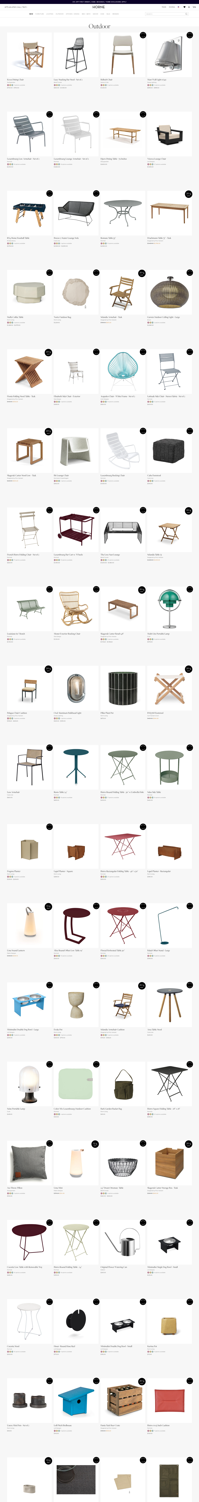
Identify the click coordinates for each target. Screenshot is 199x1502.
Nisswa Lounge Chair (156, 158)
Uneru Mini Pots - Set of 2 (18, 1425)
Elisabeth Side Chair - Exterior (67, 396)
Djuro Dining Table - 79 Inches (114, 158)
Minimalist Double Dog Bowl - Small (116, 1346)
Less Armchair (13, 792)
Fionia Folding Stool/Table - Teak (21, 396)
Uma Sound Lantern (16, 950)
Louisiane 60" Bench (16, 633)
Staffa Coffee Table (15, 317)
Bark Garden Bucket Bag (111, 1108)
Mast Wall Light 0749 (156, 79)
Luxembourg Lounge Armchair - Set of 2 (71, 158)
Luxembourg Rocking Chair (113, 475)
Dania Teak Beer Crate (110, 1425)
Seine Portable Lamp (16, 1108)
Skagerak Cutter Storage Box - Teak (162, 1187)
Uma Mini (58, 1187)
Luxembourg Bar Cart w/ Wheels (68, 554)
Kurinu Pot (152, 1346)
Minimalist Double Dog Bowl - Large (23, 1029)
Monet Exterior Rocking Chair (67, 633)
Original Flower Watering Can (114, 1267)
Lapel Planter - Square (63, 871)
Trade (164, 6)
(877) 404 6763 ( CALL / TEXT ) (16, 7)
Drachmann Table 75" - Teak (159, 237)
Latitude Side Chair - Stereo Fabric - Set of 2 (166, 396)
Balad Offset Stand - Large (158, 950)
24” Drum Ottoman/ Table (112, 1187)
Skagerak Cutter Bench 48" (112, 633)
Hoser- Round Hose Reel (64, 1346)
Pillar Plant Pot (107, 712)
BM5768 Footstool (155, 712)
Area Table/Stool (154, 1029)
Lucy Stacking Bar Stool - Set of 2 (68, 79)
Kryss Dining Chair (15, 79)
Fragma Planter (13, 871)
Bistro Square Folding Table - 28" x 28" (163, 1108)
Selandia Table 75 (154, 554)
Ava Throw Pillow (15, 1187)
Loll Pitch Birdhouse (63, 1425)
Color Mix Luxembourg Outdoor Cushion (72, 1108)
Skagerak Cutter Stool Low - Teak (21, 475)
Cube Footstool (154, 475)
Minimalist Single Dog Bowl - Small (162, 1267)
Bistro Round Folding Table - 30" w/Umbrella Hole (122, 792)
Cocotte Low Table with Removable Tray (24, 1267)
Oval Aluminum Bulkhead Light (67, 712)
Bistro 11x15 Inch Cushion (158, 1425)
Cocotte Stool (13, 1346)
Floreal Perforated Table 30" (113, 950)
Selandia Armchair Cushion (112, 1029)
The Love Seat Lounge (110, 554)
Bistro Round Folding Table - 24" (68, 1267)
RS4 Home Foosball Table (18, 237)
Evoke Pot (58, 1029)
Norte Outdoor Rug (62, 317)
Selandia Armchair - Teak (111, 317)
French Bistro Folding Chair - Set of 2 (23, 554)
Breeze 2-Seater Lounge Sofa (66, 237)
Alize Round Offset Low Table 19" (68, 950)
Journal (172, 6)
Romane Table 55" (108, 237)
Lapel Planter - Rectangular (159, 871)
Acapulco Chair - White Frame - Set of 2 (118, 396)
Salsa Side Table (154, 792)
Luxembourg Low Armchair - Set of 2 (23, 158)
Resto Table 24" (60, 792)
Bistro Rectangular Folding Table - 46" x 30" (119, 871)
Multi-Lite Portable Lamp (158, 633)
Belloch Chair (106, 79)
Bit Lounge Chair (61, 475)
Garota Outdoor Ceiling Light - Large (163, 317)
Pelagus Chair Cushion (17, 712)
